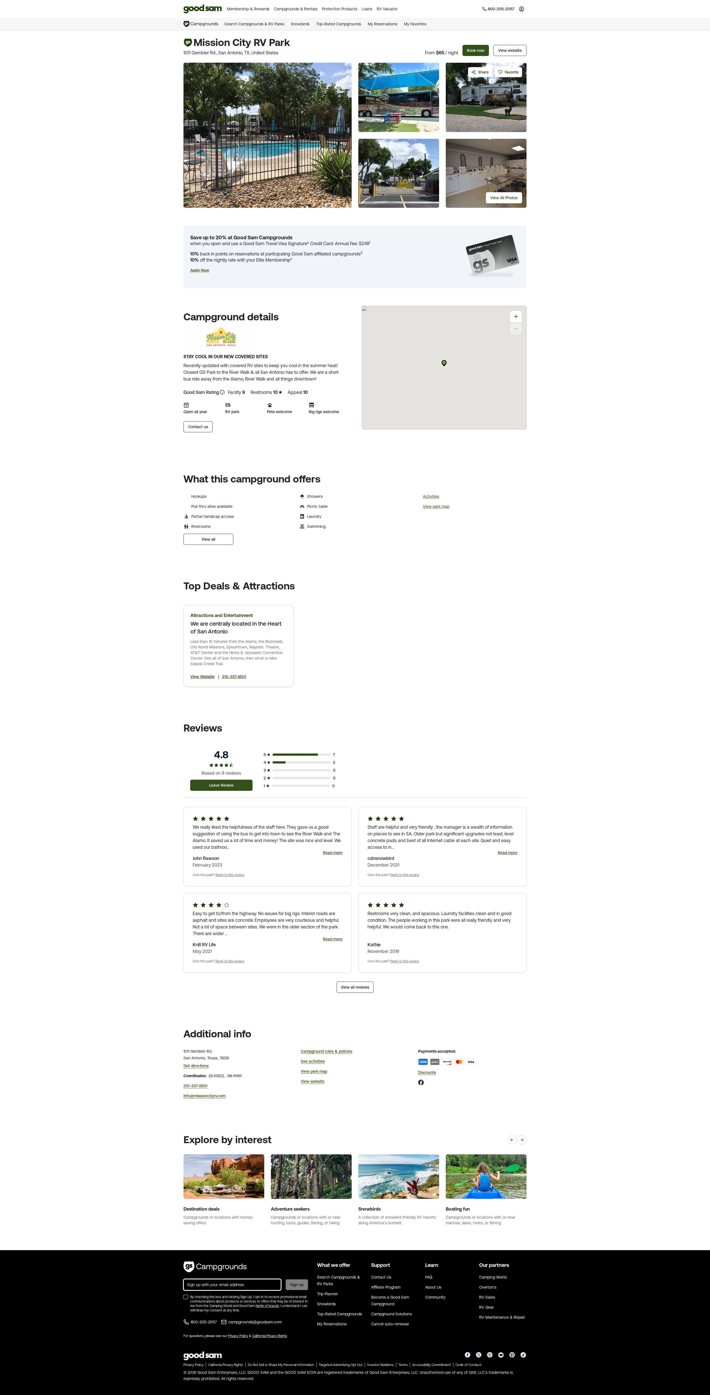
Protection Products (339, 9)
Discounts (427, 1072)
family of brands (267, 1306)
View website (510, 50)
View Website (202, 676)
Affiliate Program (385, 1287)
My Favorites (415, 24)
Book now (475, 50)
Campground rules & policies (326, 1051)
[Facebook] (421, 1082)
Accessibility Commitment (431, 1365)
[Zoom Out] (516, 329)
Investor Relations (380, 1365)
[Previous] (512, 1139)
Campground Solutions (391, 1314)
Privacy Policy (238, 1336)
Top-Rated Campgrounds (338, 24)
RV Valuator (387, 9)
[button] (199, 270)
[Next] (522, 1139)
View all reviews (355, 987)
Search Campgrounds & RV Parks (254, 24)
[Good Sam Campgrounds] (215, 1266)
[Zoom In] (516, 316)
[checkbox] (185, 1297)
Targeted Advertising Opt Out (341, 1365)
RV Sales (487, 1297)
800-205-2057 (204, 1322)
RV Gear (486, 1307)
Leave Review (221, 785)
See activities (313, 1061)
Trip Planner (327, 1294)
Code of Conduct (468, 1365)
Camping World (492, 1277)
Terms (403, 1365)
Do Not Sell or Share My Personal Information (281, 1365)
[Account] (521, 9)
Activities (431, 496)
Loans (367, 9)
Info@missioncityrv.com (204, 1096)
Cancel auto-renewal (390, 1324)
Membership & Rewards (248, 9)
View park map (436, 506)
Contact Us (381, 1277)
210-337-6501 (234, 676)
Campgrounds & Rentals (295, 9)
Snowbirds (300, 24)
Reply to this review (230, 875)
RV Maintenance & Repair (502, 1317)
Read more (332, 852)
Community (435, 1297)
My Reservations (382, 24)
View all (208, 539)
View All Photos (504, 198)
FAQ (428, 1277)
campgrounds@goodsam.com (255, 1322)
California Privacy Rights (269, 1336)
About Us (433, 1287)
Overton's (487, 1287)
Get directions (196, 1066)
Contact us (198, 427)
